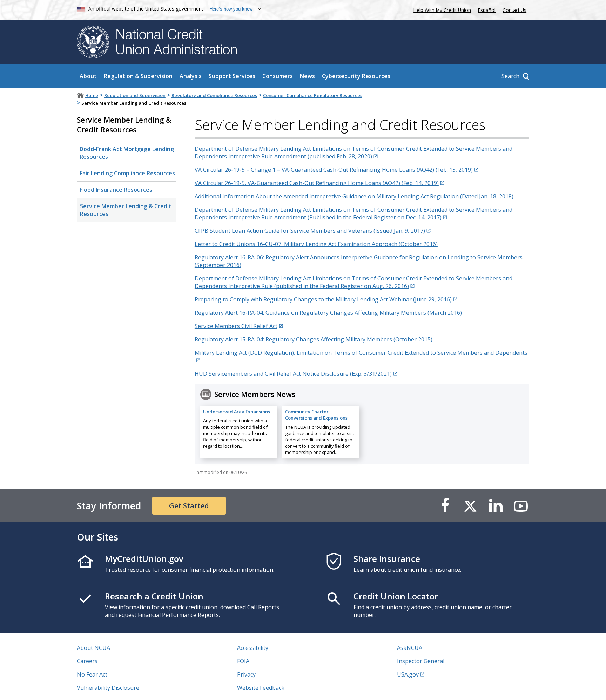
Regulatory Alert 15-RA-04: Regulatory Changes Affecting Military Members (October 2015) (313, 339)
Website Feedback (260, 688)
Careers (87, 661)
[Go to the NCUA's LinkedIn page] (495, 505)
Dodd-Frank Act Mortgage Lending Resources (127, 153)
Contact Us (514, 10)
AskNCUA (409, 648)
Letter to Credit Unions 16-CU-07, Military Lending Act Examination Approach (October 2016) (316, 244)
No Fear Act (92, 674)
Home (91, 95)
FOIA (243, 661)
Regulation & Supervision (138, 76)
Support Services (232, 76)
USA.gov (408, 674)
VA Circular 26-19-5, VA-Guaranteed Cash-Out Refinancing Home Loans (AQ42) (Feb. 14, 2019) (317, 183)
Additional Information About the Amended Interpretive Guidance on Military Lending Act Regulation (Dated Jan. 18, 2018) (354, 196)
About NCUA (93, 648)
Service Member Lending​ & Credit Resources (125, 210)
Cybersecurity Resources (356, 76)
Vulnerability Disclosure (108, 688)
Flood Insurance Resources (116, 189)
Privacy (246, 674)
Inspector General (420, 661)
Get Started (189, 505)
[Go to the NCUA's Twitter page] (470, 505)
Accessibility (252, 648)
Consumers (277, 76)
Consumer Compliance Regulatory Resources (312, 95)
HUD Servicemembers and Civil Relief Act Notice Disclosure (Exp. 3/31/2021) (293, 374)
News (307, 76)
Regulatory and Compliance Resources (214, 95)
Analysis (191, 76)
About (88, 76)
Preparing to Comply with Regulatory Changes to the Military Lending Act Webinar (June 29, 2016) (323, 299)
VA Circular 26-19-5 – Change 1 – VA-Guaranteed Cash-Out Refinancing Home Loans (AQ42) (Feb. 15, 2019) (334, 170)
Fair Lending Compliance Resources (127, 173)
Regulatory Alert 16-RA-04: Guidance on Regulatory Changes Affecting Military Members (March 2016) (328, 313)
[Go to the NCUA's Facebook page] (445, 505)
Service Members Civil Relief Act (236, 326)
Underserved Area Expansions (236, 411)
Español (487, 10)
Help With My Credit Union (441, 9)
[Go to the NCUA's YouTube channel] (520, 505)
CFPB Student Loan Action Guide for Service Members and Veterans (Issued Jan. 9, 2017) (310, 231)
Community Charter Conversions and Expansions (316, 414)
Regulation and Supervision (135, 95)
